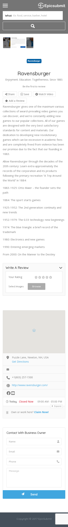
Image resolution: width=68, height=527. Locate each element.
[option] (18, 42)
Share (11, 94)
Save (26, 94)
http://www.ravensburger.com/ (30, 385)
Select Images (16, 286)
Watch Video (45, 94)
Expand (57, 406)
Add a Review (16, 100)
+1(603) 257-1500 (22, 377)
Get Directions (20, 361)
